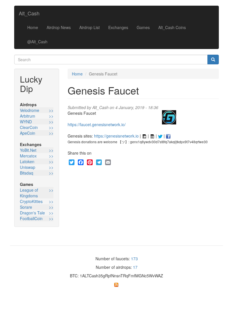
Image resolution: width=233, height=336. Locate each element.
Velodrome (29, 110)
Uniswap (27, 167)
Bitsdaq (26, 173)
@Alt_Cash (37, 41)
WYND (26, 121)
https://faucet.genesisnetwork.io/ (97, 124)
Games (143, 27)
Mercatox (28, 156)
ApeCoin (27, 133)
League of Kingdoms (29, 192)
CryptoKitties (31, 201)
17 (135, 267)
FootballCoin (31, 218)
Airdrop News (59, 27)
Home (32, 27)
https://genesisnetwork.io (116, 136)
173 (134, 258)
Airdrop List (89, 27)
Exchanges (118, 27)
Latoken (27, 161)
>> (51, 110)
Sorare (26, 207)
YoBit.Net (28, 150)
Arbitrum (27, 116)
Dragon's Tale (32, 213)
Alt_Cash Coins (172, 27)
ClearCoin (29, 127)
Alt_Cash (29, 13)
